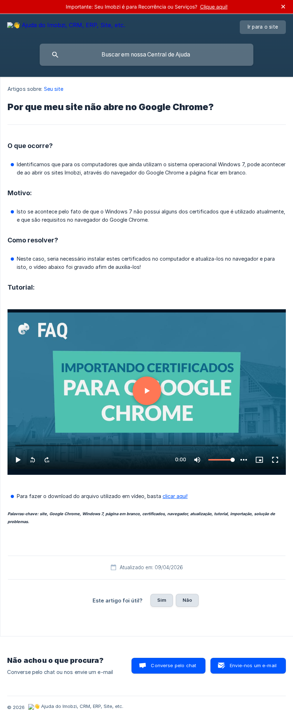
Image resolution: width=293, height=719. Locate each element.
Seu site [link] (54, 89)
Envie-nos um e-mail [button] (253, 665)
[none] (66, 26)
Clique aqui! (214, 7)
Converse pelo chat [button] (173, 665)
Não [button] (187, 600)
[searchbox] (146, 55)
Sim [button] (161, 600)
